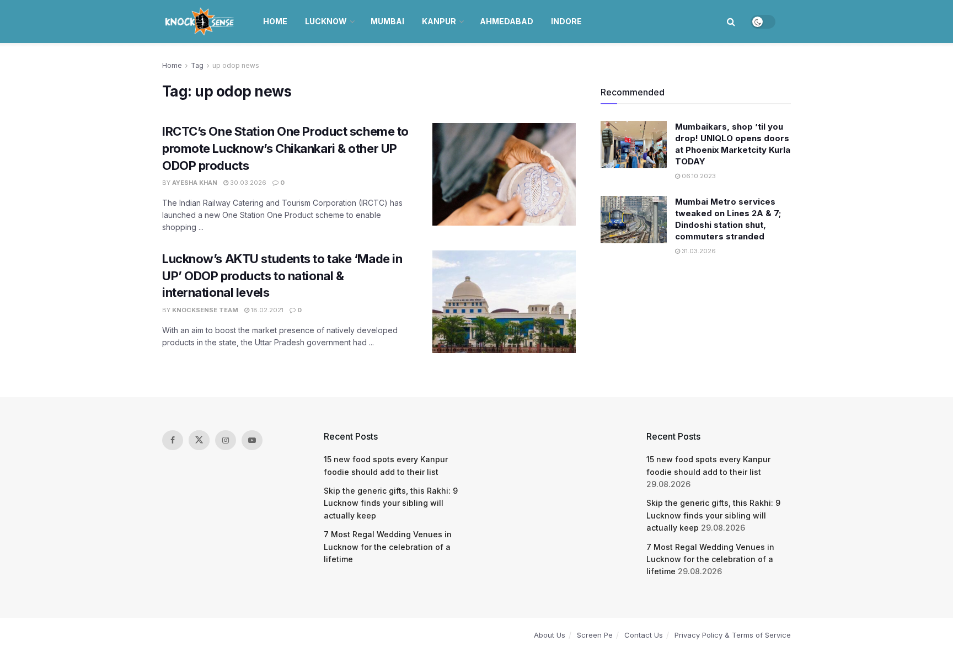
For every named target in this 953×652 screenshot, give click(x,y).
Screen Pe (595, 634)
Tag (197, 65)
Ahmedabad (506, 21)
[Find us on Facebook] (172, 440)
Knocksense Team (205, 310)
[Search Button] (731, 21)
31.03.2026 (698, 251)
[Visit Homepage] (200, 21)
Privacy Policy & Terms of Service (732, 634)
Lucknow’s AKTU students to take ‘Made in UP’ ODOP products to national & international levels (282, 276)
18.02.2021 (266, 310)
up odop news (235, 65)
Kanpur (439, 21)
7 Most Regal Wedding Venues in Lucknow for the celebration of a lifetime (388, 547)
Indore (566, 21)
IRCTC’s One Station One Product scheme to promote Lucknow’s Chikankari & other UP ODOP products (285, 148)
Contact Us (643, 634)
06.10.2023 (698, 176)
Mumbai (387, 21)
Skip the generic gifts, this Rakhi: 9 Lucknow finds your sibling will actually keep (391, 503)
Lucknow (326, 21)
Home (275, 21)
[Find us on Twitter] (199, 440)
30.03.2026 (247, 182)
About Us (549, 634)
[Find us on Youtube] (252, 440)
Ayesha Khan (194, 182)
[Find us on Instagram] (225, 440)
